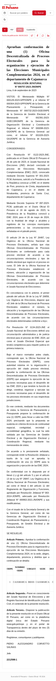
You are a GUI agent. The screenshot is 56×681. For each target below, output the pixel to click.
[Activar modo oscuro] (4, 19)
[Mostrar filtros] (50, 12)
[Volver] (5, 30)
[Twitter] (31, 35)
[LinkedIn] (48, 35)
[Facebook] (37, 35)
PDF (11, 30)
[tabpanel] (28, 354)
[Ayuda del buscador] (4, 12)
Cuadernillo (31, 30)
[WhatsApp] (42, 35)
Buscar (41, 13)
